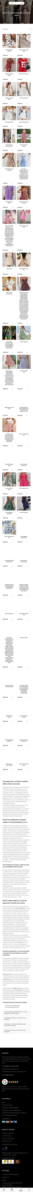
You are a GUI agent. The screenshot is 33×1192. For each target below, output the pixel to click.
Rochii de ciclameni (24, 98)
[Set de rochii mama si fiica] (24, 260)
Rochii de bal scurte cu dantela (9, 169)
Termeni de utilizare (8, 1138)
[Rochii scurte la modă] (24, 113)
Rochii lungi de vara (9, 613)
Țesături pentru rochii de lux (9, 408)
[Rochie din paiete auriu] (24, 362)
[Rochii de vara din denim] (9, 89)
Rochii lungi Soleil (24, 512)
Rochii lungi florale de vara (23, 434)
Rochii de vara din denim (9, 98)
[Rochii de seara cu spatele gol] (9, 503)
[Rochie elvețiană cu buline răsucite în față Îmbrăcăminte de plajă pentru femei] (24, 398)
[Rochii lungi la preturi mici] (9, 527)
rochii (13, 958)
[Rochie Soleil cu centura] (9, 707)
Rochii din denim (24, 637)
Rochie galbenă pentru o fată (24, 537)
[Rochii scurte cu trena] (24, 65)
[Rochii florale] (9, 260)
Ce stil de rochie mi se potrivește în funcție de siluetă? (15, 1030)
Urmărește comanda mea (10, 1069)
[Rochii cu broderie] (24, 333)
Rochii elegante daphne (9, 50)
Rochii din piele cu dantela (24, 716)
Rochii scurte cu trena (23, 73)
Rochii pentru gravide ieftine (12, 1005)
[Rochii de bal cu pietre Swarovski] (9, 136)
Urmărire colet (6, 1136)
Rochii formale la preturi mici (23, 465)
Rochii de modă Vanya (9, 489)
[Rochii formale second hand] (9, 284)
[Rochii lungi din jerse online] (24, 755)
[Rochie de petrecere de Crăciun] (9, 731)
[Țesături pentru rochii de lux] (9, 398)
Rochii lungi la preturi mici (9, 537)
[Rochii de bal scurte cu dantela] (9, 160)
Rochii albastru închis (23, 488)
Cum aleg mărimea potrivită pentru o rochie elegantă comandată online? (15, 1012)
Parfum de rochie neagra (23, 145)
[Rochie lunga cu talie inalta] (24, 41)
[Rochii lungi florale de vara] (24, 425)
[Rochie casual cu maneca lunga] (24, 551)
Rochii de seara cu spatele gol (9, 513)
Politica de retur (7, 1141)
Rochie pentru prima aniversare (23, 202)
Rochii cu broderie (24, 341)
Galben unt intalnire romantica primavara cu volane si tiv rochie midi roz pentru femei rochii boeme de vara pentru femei (23, 587)
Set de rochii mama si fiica (23, 269)
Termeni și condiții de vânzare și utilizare (14, 1112)
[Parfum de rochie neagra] (24, 136)
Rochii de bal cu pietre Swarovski (9, 145)
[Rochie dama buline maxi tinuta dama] (9, 677)
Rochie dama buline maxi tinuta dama (9, 686)
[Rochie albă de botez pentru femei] (9, 551)
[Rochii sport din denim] (9, 193)
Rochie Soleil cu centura (9, 716)
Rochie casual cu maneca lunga (23, 561)
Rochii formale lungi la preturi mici (23, 740)
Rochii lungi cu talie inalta (24, 226)
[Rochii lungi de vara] (9, 605)
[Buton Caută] (22, 3)
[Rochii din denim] (24, 629)
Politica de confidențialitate (10, 1107)
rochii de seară (18, 990)
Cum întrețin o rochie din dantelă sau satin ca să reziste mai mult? (15, 1024)
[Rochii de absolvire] (9, 113)
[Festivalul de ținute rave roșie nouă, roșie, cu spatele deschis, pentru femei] (9, 576)
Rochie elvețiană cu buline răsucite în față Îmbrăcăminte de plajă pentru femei (23, 409)
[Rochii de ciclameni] (24, 89)
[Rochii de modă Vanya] (9, 479)
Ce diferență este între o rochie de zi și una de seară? (15, 1018)
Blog (3, 1102)
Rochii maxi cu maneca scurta (9, 764)
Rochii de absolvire (9, 122)
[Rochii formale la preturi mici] (24, 455)
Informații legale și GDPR (9, 1115)
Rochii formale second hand (9, 293)
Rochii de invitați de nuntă (12, 1007)
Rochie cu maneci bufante (9, 74)
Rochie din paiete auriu (24, 371)
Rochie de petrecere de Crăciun (9, 740)
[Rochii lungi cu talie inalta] (24, 217)
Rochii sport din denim (9, 202)
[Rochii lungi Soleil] (24, 503)
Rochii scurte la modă (23, 122)
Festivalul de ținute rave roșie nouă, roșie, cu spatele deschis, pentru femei (9, 586)
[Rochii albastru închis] (24, 479)
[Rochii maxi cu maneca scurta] (9, 755)
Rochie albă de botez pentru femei (9, 561)
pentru (4, 798)
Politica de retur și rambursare (11, 1110)
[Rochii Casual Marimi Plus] (24, 605)
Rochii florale (9, 268)
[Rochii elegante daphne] (9, 41)
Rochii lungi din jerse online (23, 764)
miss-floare (20, 942)
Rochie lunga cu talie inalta (23, 50)
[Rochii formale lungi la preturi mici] (24, 731)
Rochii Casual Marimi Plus (23, 614)
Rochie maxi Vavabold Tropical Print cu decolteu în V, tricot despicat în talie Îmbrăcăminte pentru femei (9, 345)
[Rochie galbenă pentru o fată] (24, 527)
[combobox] (15, 3)
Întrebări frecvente (8, 1133)
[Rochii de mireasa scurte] (9, 455)
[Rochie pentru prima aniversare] (24, 193)
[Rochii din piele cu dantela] (24, 707)
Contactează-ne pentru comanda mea (14, 1071)
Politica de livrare (7, 1105)
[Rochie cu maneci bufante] (9, 65)
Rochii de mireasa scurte (9, 465)
